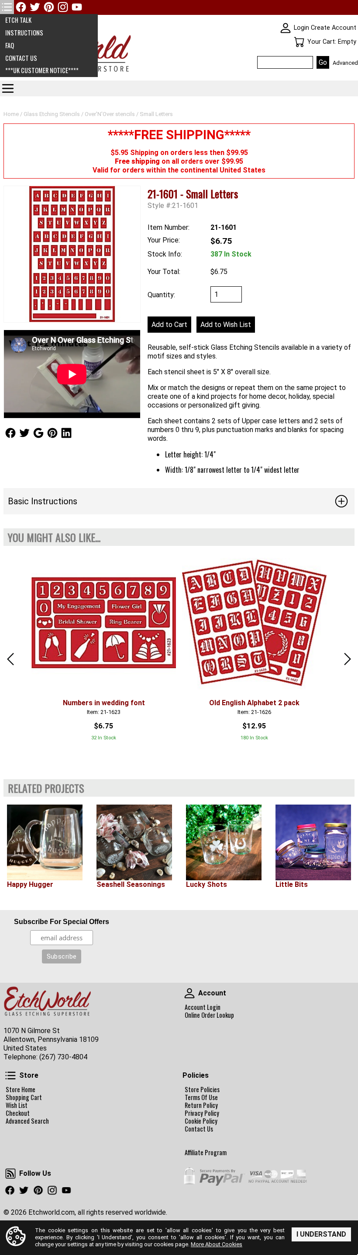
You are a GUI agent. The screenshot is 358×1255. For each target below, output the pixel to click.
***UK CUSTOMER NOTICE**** (42, 70)
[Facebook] (21, 7)
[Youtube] (77, 7)
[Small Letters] (72, 254)
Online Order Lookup (209, 1015)
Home (11, 114)
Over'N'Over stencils (110, 114)
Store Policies (202, 1089)
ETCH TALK (18, 20)
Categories (8, 88)
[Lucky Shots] (224, 842)
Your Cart (299, 42)
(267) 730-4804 (63, 1057)
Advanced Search (27, 1121)
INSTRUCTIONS (24, 32)
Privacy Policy (202, 1113)
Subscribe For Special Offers (61, 921)
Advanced (345, 63)
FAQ (9, 45)
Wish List (17, 1105)
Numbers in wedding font (104, 703)
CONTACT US (21, 58)
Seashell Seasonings (130, 884)
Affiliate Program (206, 1153)
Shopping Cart (24, 1097)
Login (301, 28)
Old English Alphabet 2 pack (254, 703)
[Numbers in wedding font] (103, 622)
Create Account (333, 28)
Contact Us (199, 1129)
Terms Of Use (201, 1097)
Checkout (18, 1113)
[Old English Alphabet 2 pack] (254, 622)
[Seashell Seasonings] (134, 842)
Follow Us (10, 433)
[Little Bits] (313, 842)
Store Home (20, 1089)
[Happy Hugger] (45, 842)
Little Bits (291, 884)
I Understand (321, 1234)
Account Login (202, 1007)
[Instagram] (63, 7)
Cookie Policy (201, 1121)
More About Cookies (216, 1244)
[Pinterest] (49, 7)
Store (10, 1076)
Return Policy (201, 1105)
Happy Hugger (30, 884)
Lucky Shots (206, 884)
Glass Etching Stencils (52, 114)
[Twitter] (35, 7)
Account (189, 993)
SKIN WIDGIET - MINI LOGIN (286, 28)
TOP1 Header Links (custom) (7, 7)
